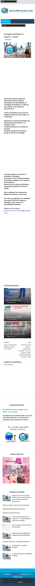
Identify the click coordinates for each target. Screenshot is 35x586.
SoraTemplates (15, 574)
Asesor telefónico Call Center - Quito (15, 334)
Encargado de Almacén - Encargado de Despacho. (16, 541)
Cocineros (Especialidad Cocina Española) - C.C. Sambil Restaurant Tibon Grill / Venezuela (21, 518)
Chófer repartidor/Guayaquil (13, 317)
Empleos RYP (5, 21)
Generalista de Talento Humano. (11, 513)
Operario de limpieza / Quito (13, 300)
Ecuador (9, 39)
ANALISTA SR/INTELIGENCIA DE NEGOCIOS (14, 509)
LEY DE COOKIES (28, 582)
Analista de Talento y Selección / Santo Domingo (16, 505)
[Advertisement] (17, 80)
